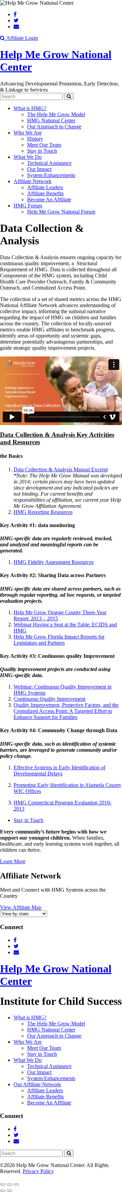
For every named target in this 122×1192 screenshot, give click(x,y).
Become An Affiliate (49, 199)
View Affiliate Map (20, 907)
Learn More (12, 861)
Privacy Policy (38, 1171)
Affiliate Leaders (45, 187)
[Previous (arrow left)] (2, 1191)
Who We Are (28, 132)
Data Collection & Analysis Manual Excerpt (61, 469)
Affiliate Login (22, 38)
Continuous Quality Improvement (49, 699)
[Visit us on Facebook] (15, 14)
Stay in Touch (42, 151)
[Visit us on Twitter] (16, 20)
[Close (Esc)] (2, 1185)
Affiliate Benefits (45, 193)
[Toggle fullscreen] (9, 1185)
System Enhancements (51, 175)
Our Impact (39, 169)
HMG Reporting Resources (43, 512)
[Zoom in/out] (16, 1185)
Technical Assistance (49, 163)
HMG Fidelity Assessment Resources (54, 562)
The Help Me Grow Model (56, 114)
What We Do (28, 157)
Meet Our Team (44, 145)
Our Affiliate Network (37, 1084)
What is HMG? (30, 108)
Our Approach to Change (54, 126)
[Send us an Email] (16, 26)
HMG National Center (51, 120)
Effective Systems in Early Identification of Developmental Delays (59, 770)
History (35, 139)
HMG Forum (28, 205)
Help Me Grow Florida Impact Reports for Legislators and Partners (59, 640)
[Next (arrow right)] (9, 1191)
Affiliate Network (33, 181)
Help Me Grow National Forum (61, 212)
